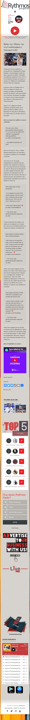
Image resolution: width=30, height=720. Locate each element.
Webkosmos (22, 705)
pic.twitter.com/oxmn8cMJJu (13, 254)
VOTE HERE (20, 433)
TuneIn (11, 507)
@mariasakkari (10, 130)
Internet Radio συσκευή (16, 512)
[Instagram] (16, 711)
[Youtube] (20, 711)
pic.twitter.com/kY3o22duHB (13, 313)
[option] (9, 408)
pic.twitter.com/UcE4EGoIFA (13, 138)
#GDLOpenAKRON (11, 136)
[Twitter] (12, 711)
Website (11, 517)
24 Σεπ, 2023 (8, 389)
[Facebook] (7, 711)
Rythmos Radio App (15, 502)
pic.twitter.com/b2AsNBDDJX (13, 207)
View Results (15, 528)
